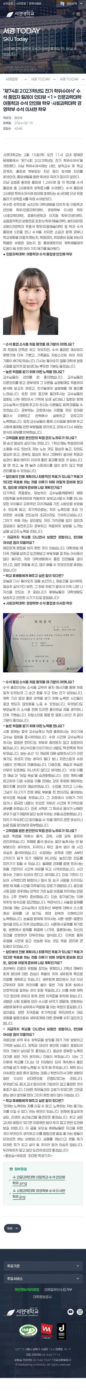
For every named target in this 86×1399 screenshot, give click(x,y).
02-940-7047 (43, 1359)
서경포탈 (21, 3)
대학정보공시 (42, 1297)
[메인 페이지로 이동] (20, 1312)
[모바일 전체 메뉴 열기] (78, 14)
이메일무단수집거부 (58, 1290)
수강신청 (8, 3)
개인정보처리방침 (27, 1290)
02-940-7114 (43, 1354)
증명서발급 (35, 3)
